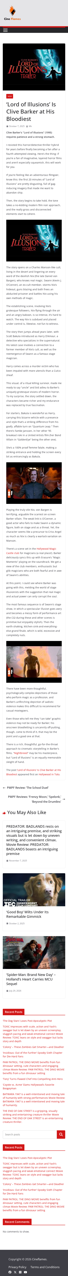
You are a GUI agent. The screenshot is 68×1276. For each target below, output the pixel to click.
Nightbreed (21, 753)
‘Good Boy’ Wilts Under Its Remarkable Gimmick (27, 914)
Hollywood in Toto (49, 774)
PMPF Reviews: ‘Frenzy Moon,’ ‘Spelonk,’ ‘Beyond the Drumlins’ (34, 799)
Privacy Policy (17, 1267)
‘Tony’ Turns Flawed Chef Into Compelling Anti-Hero (33, 1079)
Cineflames (39, 1259)
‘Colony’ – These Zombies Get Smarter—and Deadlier (33, 1047)
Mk (30, 126)
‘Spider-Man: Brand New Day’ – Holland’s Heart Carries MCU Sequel (31, 979)
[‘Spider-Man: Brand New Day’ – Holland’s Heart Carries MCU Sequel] (34, 938)
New (10, 96)
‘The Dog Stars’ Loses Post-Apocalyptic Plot (27, 1020)
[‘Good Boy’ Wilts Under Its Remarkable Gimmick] (34, 876)
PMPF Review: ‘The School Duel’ (27, 788)
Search (61, 1134)
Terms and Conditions (45, 1267)
